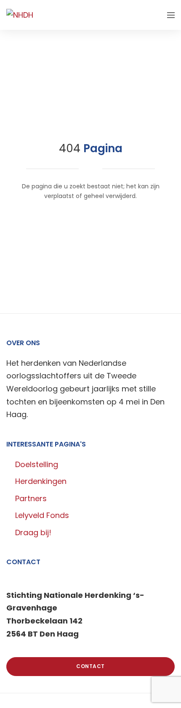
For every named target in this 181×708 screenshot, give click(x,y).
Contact (90, 666)
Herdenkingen (41, 481)
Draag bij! (33, 532)
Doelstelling (36, 464)
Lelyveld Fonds (42, 515)
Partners (31, 498)
